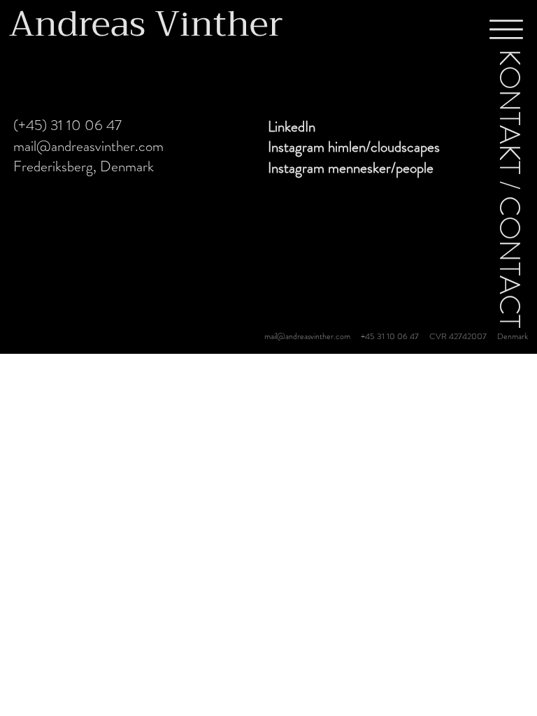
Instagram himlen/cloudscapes (354, 146)
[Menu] (506, 29)
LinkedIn (291, 126)
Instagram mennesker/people (351, 167)
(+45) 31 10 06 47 (67, 125)
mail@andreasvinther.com (88, 146)
